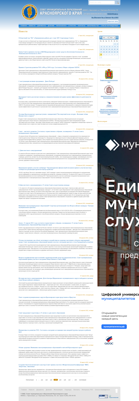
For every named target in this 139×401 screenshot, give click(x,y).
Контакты (81, 25)
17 (101, 51)
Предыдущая (30, 379)
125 (60, 379)
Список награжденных (109, 25)
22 (114, 51)
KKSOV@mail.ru (112, 14)
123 (51, 379)
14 (112, 49)
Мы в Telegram (106, 17)
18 (104, 51)
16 (117, 49)
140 (76, 379)
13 (109, 49)
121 (42, 379)
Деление (51, 25)
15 (114, 49)
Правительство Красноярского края (109, 81)
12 (106, 49)
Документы (41, 25)
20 (109, 51)
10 (101, 49)
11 (104, 49)
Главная (24, 25)
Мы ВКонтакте (96, 17)
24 (101, 54)
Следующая (82, 379)
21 (112, 51)
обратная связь (113, 21)
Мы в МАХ (115, 17)
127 (69, 379)
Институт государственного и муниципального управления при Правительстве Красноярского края (109, 112)
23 (117, 51)
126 (65, 379)
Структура (72, 25)
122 (46, 379)
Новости (32, 25)
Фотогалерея (61, 25)
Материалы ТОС (93, 25)
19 (106, 51)
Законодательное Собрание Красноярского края (109, 97)
